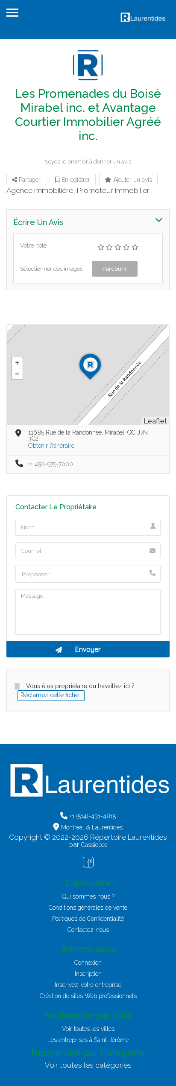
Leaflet (155, 421)
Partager (29, 179)
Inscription (88, 973)
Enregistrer (75, 179)
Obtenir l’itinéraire (51, 445)
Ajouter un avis (131, 179)
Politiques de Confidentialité (88, 918)
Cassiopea (94, 844)
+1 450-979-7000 (50, 464)
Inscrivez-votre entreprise (88, 984)
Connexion (88, 962)
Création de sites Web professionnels (88, 996)
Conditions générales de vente (88, 907)
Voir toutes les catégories (88, 1065)
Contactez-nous (88, 929)
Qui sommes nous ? (88, 896)
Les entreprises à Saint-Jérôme (88, 1039)
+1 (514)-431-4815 (93, 816)
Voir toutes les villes (88, 1028)
